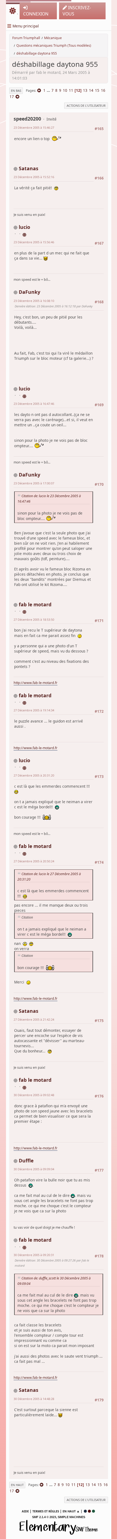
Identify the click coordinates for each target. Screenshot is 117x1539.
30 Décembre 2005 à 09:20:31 (34, 1255)
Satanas (28, 168)
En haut (17, 1485)
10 (65, 90)
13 (85, 90)
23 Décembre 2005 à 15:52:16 (34, 177)
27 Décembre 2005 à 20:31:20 (34, 775)
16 (103, 90)
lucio (24, 227)
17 (12, 96)
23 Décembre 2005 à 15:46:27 (34, 127)
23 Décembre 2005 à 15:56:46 (34, 242)
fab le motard (35, 604)
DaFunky (29, 292)
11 (71, 90)
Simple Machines (71, 1517)
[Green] (93, 1511)
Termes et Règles (45, 1511)
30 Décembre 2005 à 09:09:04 (34, 1169)
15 (97, 90)
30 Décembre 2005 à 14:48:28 (34, 1399)
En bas (16, 91)
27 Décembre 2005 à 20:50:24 (34, 861)
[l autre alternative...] (25, 233)
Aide (25, 1511)
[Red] (89, 1511)
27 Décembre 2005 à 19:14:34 (34, 710)
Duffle (26, 1160)
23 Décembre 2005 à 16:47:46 (34, 404)
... (49, 90)
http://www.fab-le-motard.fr (35, 682)
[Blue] (85, 1511)
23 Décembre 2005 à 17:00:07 (34, 483)
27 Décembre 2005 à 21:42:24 (34, 1019)
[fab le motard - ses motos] (25, 611)
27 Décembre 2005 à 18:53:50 (34, 619)
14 (91, 90)
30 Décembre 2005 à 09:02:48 (34, 1095)
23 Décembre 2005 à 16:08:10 (34, 301)
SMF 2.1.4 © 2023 (44, 1517)
